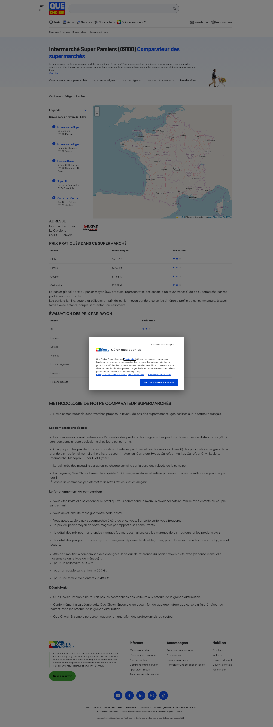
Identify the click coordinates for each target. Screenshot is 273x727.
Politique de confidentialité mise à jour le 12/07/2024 (120, 374)
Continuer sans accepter (162, 344)
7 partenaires (130, 359)
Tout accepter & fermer (159, 382)
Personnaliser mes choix (159, 374)
